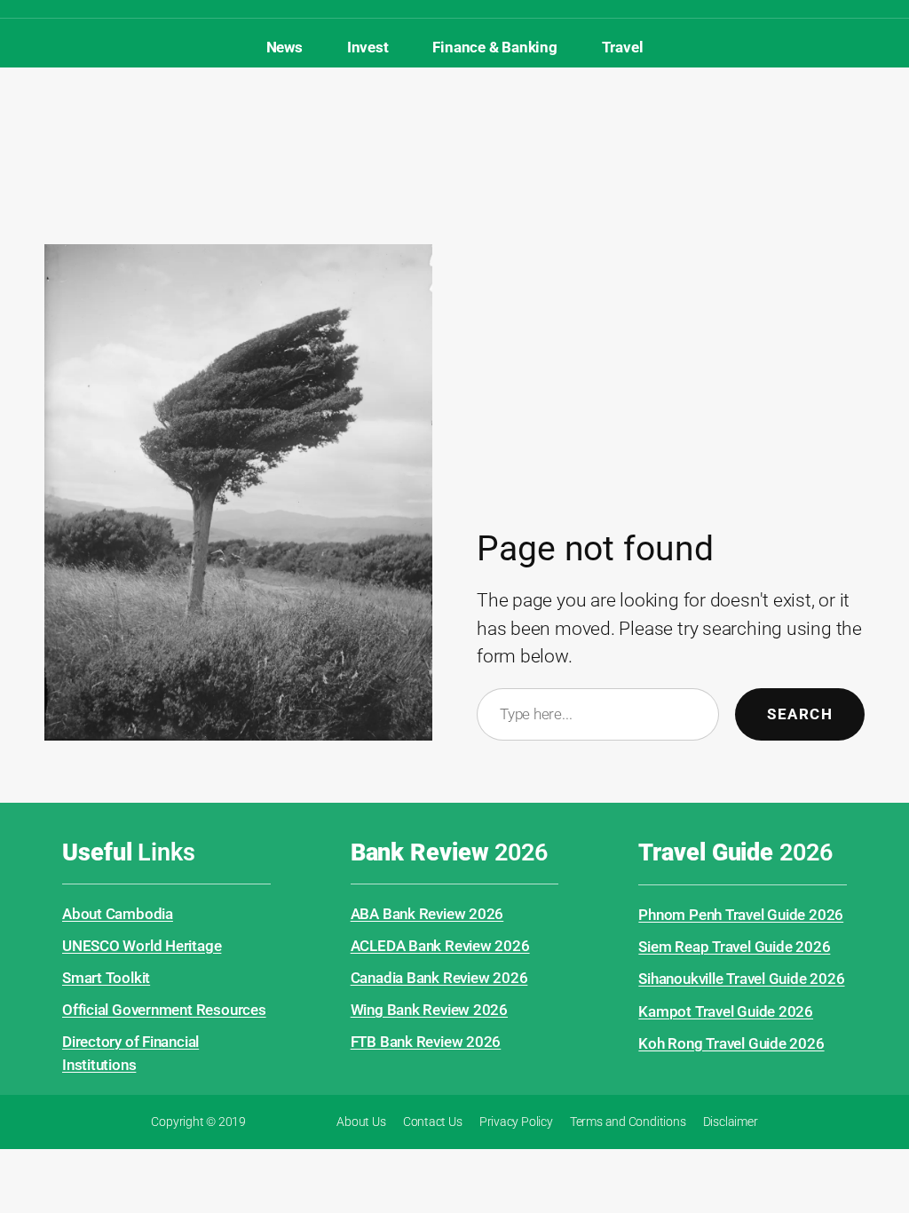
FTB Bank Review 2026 (426, 1041)
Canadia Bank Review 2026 (439, 978)
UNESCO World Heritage (141, 946)
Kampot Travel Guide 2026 (725, 1011)
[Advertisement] (454, 125)
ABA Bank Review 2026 (427, 914)
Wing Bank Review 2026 (429, 1010)
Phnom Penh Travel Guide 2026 (740, 915)
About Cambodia (117, 914)
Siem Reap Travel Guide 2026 (734, 946)
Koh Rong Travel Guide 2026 (731, 1043)
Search (800, 714)
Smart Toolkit (106, 978)
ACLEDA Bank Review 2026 (440, 946)
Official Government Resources (164, 1010)
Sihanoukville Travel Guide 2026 (741, 978)
